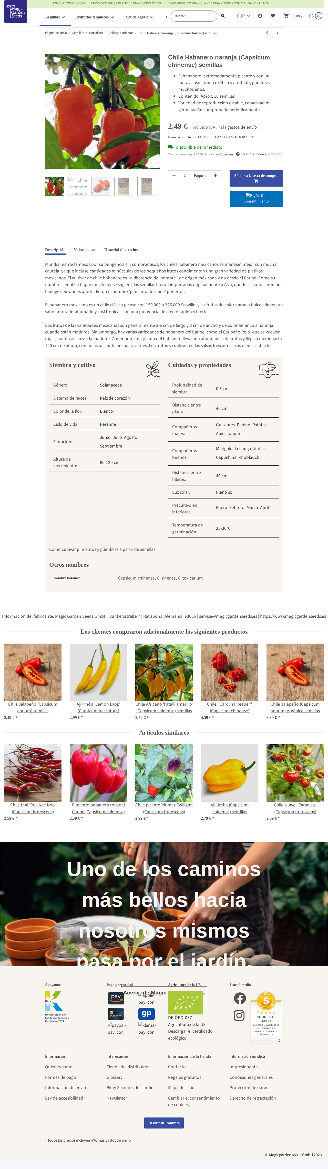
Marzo (252, 507)
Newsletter (117, 1098)
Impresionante (244, 1067)
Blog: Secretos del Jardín (130, 1087)
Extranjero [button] (226, 154)
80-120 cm (110, 462)
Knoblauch (249, 457)
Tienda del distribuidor (128, 1067)
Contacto (177, 1067)
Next (315, 682)
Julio (117, 437)
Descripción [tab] (55, 250)
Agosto (130, 437)
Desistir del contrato (164, 1123)
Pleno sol (224, 492)
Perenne (108, 424)
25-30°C (223, 528)
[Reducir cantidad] (174, 175)
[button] (260, 16)
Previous (12, 682)
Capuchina (226, 457)
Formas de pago (60, 1077)
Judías (259, 448)
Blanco (106, 411)
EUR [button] (241, 16)
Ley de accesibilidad (64, 1098)
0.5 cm (222, 388)
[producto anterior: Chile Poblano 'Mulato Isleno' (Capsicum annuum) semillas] (267, 33)
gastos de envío (242, 127)
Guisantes (225, 425)
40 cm (222, 408)
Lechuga (243, 448)
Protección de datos (249, 1087)
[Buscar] (223, 16)
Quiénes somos (59, 1067)
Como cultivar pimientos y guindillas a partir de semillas (102, 549)
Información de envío (65, 1087)
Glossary (114, 1077)
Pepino (243, 425)
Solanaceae (111, 385)
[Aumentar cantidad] (215, 175)
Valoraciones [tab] (85, 250)
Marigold (224, 448)
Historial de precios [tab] (121, 250)
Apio (220, 433)
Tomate (234, 433)
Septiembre (111, 446)
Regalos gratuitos (184, 1077)
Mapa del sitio (181, 1087)
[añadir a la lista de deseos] (149, 63)
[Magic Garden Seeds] (15, 16)
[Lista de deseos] (272, 16)
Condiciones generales (251, 1077)
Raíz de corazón (115, 398)
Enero (221, 507)
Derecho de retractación (253, 1098)
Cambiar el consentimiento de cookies (194, 1101)
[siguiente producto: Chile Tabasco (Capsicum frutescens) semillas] (277, 33)
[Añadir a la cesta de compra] (49, 50)
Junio (105, 437)
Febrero (236, 507)
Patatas (259, 425)
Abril (264, 507)
